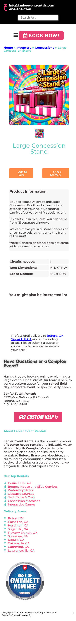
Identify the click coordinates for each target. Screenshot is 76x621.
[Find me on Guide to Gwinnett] (25, 603)
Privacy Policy (65, 612)
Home (8, 47)
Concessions (44, 47)
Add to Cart (22, 173)
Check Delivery (55, 173)
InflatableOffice (40, 615)
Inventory (23, 47)
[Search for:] (38, 17)
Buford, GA (55, 335)
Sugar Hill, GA (21, 339)
